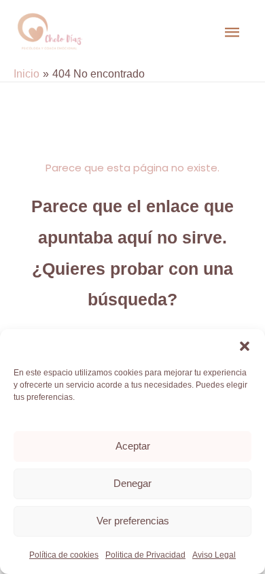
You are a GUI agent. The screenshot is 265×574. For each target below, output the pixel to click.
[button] (244, 346)
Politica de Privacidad (145, 555)
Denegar (132, 483)
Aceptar (133, 446)
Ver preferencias (132, 520)
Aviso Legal (214, 555)
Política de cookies (64, 555)
